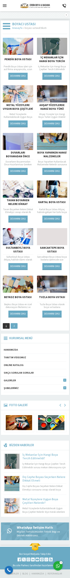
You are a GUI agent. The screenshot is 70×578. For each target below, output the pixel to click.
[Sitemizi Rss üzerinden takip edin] (51, 559)
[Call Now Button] (9, 570)
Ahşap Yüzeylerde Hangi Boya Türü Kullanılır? (52, 109)
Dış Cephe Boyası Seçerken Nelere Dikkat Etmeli (43, 479)
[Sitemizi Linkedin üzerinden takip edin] (33, 559)
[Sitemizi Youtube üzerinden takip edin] (37, 559)
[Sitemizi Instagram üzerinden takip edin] (28, 559)
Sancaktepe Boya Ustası (52, 250)
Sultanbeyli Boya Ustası (18, 250)
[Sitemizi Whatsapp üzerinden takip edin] (46, 559)
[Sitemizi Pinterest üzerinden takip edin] (42, 559)
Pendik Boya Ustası (18, 59)
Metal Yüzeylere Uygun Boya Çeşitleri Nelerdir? (18, 109)
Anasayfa (17, 28)
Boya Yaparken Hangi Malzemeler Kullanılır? (52, 156)
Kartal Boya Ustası (52, 202)
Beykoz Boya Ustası (18, 297)
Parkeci (25, 565)
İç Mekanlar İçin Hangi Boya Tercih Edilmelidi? (52, 61)
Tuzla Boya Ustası (52, 297)
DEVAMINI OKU (18, 76)
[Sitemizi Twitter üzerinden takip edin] (24, 559)
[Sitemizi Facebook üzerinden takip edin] (19, 559)
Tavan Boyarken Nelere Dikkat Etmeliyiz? (18, 204)
